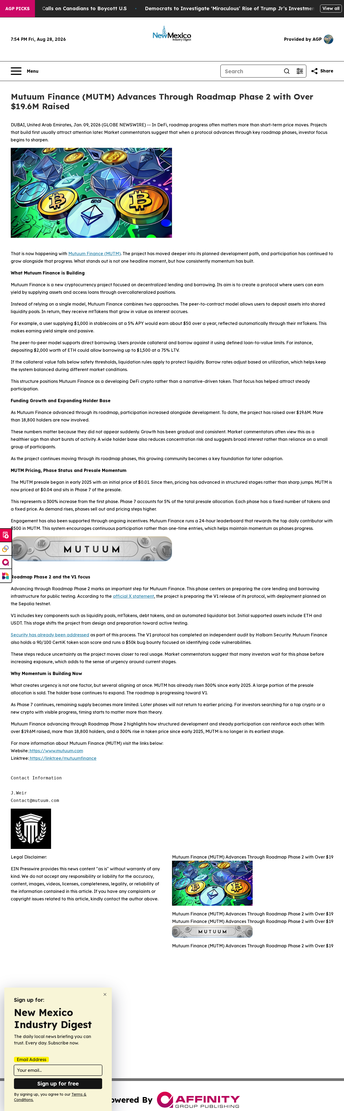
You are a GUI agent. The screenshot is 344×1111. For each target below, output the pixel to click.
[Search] (286, 71)
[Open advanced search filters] (299, 71)
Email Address (31, 1059)
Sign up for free (58, 1083)
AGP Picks (17, 8)
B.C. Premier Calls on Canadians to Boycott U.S (68, 8)
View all (330, 8)
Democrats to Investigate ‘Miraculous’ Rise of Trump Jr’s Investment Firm (237, 8)
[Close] (105, 994)
